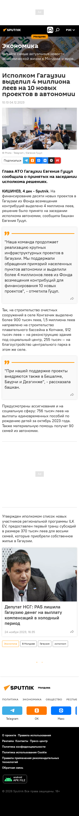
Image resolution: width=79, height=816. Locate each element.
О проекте (9, 735)
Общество (54, 699)
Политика (10, 699)
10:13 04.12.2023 (13, 102)
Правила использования (34, 735)
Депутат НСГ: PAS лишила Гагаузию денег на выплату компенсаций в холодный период (33, 615)
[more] (72, 298)
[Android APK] (15, 779)
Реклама (8, 741)
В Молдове (28, 643)
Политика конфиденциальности (24, 746)
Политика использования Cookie (24, 752)
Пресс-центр (39, 741)
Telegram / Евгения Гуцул (27, 152)
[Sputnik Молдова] (12, 31)
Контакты (21, 741)
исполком (60, 643)
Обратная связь (12, 768)
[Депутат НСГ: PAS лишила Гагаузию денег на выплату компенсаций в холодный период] (39, 574)
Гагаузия (45, 643)
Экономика (10, 643)
